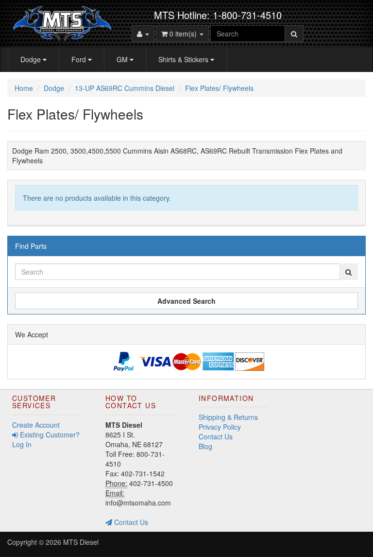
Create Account (36, 425)
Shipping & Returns (228, 417)
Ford (79, 59)
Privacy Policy (220, 427)
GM (123, 59)
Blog (205, 446)
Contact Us (130, 522)
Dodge (31, 59)
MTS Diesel (81, 542)
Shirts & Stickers (184, 59)
